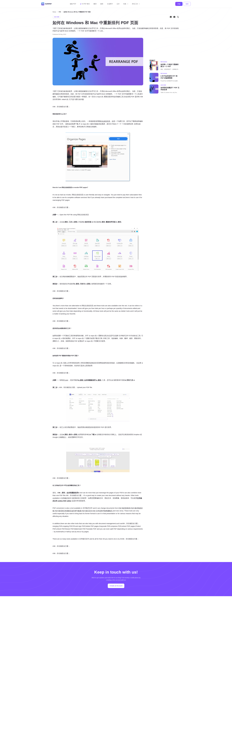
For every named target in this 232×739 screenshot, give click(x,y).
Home (54, 12)
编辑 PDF (73, 4)
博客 (60, 12)
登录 (187, 4)
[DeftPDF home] (46, 3)
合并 (118, 4)
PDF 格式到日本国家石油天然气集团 (68, 511)
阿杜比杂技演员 (104, 121)
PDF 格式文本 (87, 511)
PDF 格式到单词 (124, 508)
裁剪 (101, 4)
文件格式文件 (66, 498)
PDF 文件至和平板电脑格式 (102, 511)
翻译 (95, 4)
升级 (178, 4)
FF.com (65, 380)
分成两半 (110, 4)
